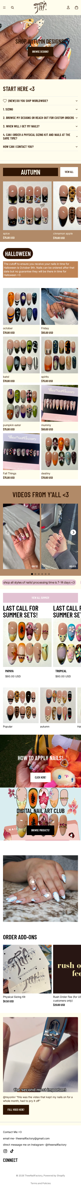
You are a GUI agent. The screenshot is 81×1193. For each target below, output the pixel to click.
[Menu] (4, 7)
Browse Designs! (40, 51)
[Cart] (76, 7)
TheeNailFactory (33, 1175)
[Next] (73, 532)
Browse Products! (40, 830)
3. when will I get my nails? (21, 126)
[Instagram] (5, 1151)
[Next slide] (74, 210)
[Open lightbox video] (21, 536)
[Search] (12, 7)
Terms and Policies (41, 1183)
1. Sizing (8, 109)
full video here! (16, 1109)
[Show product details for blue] (48, 895)
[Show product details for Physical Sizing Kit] (33, 882)
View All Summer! (40, 597)
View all (69, 171)
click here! (40, 777)
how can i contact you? (18, 146)
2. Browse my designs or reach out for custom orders (38, 118)
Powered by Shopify (54, 1175)
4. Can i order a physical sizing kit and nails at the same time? (36, 136)
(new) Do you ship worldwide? (28, 101)
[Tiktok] (12, 1151)
